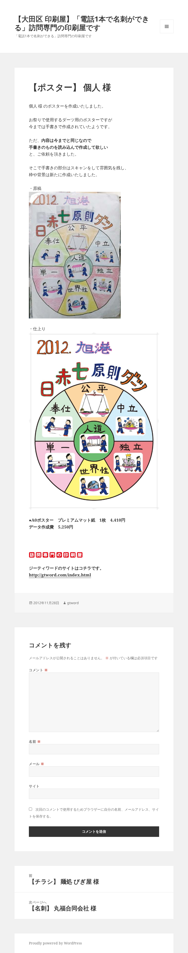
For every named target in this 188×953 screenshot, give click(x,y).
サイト (34, 786)
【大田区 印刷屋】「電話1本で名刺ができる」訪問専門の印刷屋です (81, 23)
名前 (35, 741)
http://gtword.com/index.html (60, 575)
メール (36, 763)
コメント (38, 670)
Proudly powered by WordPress (55, 943)
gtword (73, 602)
